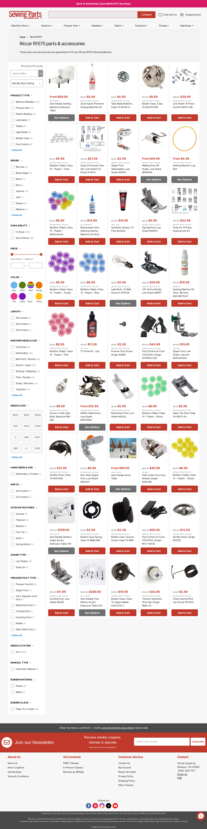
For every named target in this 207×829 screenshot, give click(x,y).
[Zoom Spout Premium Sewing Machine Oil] (92, 92)
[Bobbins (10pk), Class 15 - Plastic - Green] (154, 401)
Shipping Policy (126, 780)
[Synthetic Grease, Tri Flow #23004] (123, 216)
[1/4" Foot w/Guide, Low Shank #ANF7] (154, 278)
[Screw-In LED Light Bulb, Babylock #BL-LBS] (61, 401)
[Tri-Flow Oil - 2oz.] (92, 339)
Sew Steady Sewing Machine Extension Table (60, 107)
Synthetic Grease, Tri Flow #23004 (122, 229)
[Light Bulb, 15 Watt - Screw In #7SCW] (123, 278)
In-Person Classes (73, 767)
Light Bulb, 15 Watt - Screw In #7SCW (122, 291)
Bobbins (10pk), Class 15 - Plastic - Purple (61, 291)
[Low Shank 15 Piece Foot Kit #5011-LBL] (184, 92)
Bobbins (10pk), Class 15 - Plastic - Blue (92, 291)
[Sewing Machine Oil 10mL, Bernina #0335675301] (184, 278)
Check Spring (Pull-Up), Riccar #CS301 (183, 600)
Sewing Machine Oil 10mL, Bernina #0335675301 (183, 293)
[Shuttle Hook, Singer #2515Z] (184, 525)
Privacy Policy (125, 776)
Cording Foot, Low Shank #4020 (59, 600)
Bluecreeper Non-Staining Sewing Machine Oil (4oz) (90, 231)
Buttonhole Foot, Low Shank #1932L (122, 415)
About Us (12, 763)
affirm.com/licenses (128, 821)
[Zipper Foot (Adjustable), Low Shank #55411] (123, 154)
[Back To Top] (202, 824)
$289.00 (29, 259)
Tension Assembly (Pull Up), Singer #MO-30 (152, 602)
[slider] (12, 254)
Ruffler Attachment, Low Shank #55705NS (90, 416)
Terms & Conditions (18, 776)
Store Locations (16, 767)
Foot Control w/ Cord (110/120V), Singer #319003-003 (153, 354)
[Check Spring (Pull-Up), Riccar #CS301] (184, 587)
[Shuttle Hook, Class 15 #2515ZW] (61, 463)
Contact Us (124, 763)
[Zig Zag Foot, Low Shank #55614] (154, 216)
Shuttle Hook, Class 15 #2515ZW (60, 476)
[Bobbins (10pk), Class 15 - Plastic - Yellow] (184, 463)
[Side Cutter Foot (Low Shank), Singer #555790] (154, 463)
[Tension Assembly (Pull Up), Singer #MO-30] (154, 587)
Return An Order (127, 771)
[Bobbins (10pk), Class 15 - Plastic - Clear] (61, 154)
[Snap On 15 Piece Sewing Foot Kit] (184, 216)
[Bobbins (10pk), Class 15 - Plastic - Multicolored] (61, 216)
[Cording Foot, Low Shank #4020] (61, 587)
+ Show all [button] (16, 150)
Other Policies (126, 785)
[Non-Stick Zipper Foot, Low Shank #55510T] (92, 463)
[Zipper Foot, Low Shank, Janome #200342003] (184, 339)
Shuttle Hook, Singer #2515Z (184, 538)
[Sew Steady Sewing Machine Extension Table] (61, 92)
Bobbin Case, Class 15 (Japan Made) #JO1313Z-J (121, 602)
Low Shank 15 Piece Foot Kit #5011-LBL (183, 105)
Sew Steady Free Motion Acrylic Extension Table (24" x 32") (91, 604)
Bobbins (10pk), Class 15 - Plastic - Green (153, 415)
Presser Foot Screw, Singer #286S (122, 353)
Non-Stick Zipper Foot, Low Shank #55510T (89, 478)
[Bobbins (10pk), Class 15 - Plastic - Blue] (92, 278)
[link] (25, 102)
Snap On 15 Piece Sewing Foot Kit (182, 229)
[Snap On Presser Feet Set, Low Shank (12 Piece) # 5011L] (92, 154)
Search (148, 14)
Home (22, 37)
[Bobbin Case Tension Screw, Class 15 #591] (123, 525)
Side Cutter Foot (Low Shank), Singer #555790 (153, 478)
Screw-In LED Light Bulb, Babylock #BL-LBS (60, 416)
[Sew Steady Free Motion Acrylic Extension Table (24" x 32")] (92, 587)
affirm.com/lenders (120, 819)
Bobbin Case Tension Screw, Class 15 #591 (122, 538)
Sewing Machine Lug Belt (184, 167)
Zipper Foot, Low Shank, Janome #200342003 (182, 354)
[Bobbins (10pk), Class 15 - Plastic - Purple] (61, 278)
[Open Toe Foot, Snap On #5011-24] (184, 401)
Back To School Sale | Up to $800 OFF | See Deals (103, 3)
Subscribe (198, 741)
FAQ (179, 777)
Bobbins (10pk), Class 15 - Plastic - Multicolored (61, 231)
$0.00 (19, 259)
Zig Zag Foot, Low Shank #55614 (151, 229)
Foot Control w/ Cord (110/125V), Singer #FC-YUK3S (153, 540)
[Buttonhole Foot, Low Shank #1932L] (123, 401)
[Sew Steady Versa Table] (123, 463)
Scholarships (15, 771)
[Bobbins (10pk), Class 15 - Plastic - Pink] (61, 339)
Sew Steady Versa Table (121, 477)
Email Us (182, 774)
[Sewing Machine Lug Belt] (184, 154)
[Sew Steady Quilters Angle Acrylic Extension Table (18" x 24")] (61, 525)
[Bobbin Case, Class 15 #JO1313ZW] (154, 92)
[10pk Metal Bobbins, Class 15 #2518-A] (123, 92)
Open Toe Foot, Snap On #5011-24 (184, 415)
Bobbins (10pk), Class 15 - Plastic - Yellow (184, 476)
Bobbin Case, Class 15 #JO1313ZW (152, 105)
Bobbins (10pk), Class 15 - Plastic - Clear (61, 167)
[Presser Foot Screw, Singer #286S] (123, 339)
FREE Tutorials (71, 763)
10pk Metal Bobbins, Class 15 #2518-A (122, 105)
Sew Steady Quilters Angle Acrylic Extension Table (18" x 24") (61, 542)
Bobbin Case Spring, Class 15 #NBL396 (91, 538)
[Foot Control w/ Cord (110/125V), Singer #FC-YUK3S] (154, 525)
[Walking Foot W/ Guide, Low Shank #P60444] (154, 154)
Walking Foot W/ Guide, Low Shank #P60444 (151, 169)
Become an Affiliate (73, 771)
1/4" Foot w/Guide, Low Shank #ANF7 (152, 291)
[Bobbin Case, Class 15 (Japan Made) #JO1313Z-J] (123, 587)
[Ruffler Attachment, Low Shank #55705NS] (92, 401)
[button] (190, 14)
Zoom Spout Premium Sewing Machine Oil (92, 105)
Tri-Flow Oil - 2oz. (90, 351)
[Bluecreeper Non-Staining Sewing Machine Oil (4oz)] (92, 216)
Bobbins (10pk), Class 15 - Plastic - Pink (61, 353)
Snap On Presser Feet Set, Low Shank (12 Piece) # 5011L (92, 169)
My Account (124, 767)
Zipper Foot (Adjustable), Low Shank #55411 (120, 169)
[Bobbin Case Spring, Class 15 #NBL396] (92, 525)
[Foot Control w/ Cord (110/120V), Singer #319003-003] (154, 339)
